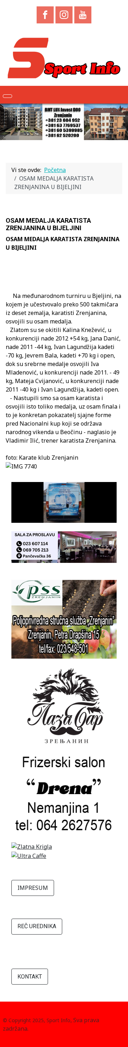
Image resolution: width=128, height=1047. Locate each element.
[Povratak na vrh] (119, 1038)
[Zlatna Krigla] (31, 846)
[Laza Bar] (64, 706)
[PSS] (64, 618)
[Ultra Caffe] (28, 855)
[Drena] (64, 793)
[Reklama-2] (64, 502)
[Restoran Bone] (64, 546)
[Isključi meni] (7, 96)
